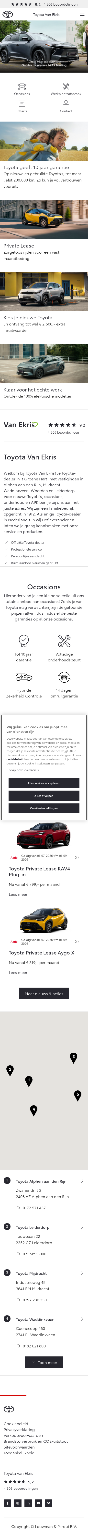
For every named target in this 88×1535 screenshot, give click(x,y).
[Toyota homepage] (7, 14)
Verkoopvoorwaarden (23, 1435)
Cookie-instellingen (44, 808)
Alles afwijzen (44, 796)
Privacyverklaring (19, 1429)
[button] (29, 1082)
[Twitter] (49, 1503)
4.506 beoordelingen (61, 4)
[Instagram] (18, 1503)
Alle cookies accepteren (43, 783)
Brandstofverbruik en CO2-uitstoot (36, 1441)
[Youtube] (38, 1503)
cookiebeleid (15, 759)
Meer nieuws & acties (44, 993)
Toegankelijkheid (19, 1452)
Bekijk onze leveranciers (24, 770)
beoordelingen (63, 432)
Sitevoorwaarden (19, 1446)
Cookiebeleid (16, 1423)
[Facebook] (7, 1503)
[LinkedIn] (28, 1503)
